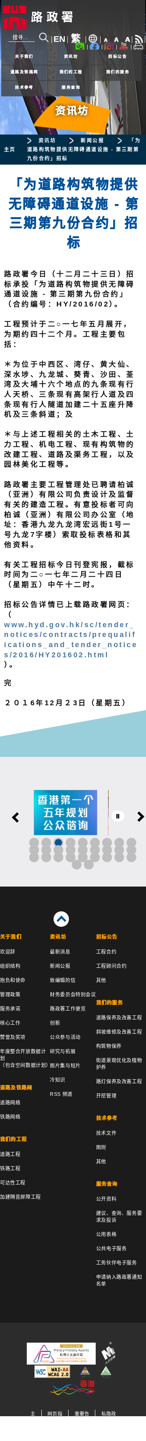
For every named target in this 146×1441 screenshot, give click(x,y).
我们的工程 (71, 72)
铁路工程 (10, 1168)
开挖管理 (106, 1096)
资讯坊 (71, 56)
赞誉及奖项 (13, 1037)
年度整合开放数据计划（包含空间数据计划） (25, 1058)
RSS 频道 (61, 1094)
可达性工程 (13, 1183)
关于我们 (24, 56)
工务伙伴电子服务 (116, 1263)
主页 (10, 149)
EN (59, 39)
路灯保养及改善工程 (119, 1082)
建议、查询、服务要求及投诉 (119, 1217)
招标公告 (117, 56)
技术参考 (24, 87)
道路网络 (10, 1103)
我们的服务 (117, 72)
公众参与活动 (65, 1037)
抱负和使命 (13, 980)
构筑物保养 (109, 1046)
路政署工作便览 (68, 1009)
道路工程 (10, 1154)
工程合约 (106, 952)
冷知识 (57, 1080)
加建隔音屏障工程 (20, 1197)
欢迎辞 (7, 952)
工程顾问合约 (111, 966)
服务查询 (71, 87)
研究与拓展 (62, 1051)
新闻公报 (92, 140)
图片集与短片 (65, 1066)
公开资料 (106, 1199)
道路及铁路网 (25, 72)
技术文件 (106, 1133)
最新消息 (60, 952)
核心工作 (10, 1023)
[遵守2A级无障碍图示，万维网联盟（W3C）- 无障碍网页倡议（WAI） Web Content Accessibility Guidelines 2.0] (52, 1376)
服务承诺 (10, 1009)
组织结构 (10, 966)
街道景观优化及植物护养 (119, 1064)
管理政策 (10, 995)
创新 (55, 1023)
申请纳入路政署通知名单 (119, 1280)
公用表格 (106, 1234)
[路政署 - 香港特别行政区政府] (73, 17)
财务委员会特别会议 (73, 995)
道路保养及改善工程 (119, 1018)
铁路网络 (10, 1117)
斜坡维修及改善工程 (119, 1032)
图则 (101, 1147)
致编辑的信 (62, 980)
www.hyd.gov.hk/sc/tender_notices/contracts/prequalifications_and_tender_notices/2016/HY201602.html (71, 640)
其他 (101, 980)
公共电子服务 (111, 1249)
